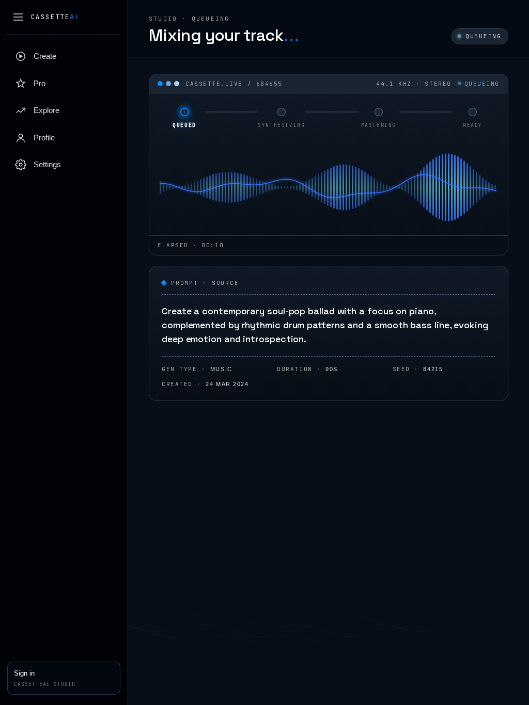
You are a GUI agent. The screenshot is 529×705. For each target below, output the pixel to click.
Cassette (54, 17)
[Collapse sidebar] (18, 17)
